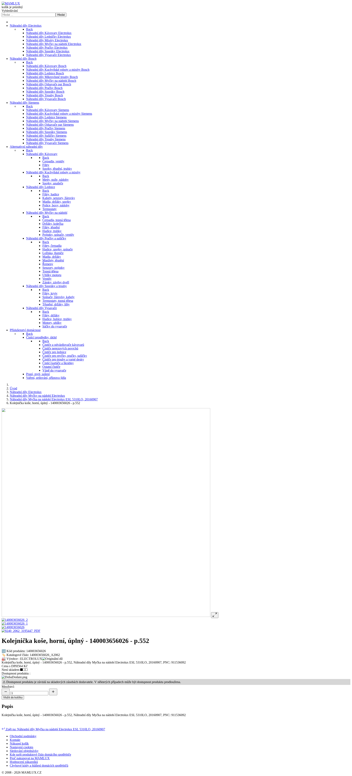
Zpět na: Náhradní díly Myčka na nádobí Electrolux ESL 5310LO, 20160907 (55, 729)
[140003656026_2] (15, 620)
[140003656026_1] (15, 623)
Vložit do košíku (12, 697)
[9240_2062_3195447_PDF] (21, 631)
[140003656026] (13, 627)
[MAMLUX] (11, 3)
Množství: (8, 686)
